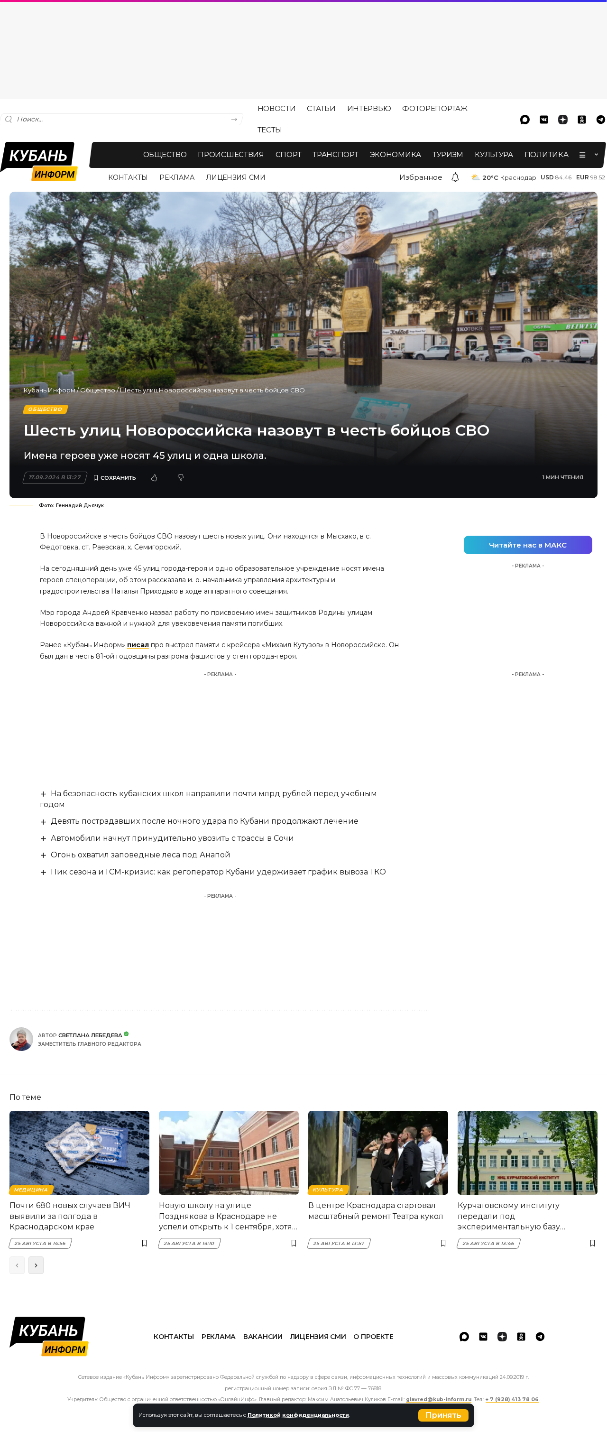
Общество (97, 390)
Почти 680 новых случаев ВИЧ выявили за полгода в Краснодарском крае (69, 1216)
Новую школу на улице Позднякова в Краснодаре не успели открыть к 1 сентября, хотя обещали (225, 1216)
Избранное (420, 177)
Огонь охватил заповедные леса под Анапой (140, 854)
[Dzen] (563, 119)
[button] (443, 1415)
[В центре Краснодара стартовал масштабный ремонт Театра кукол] (378, 1153)
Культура (328, 1190)
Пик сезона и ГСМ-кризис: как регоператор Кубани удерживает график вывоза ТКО (218, 871)
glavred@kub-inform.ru (438, 1399)
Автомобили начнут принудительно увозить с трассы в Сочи (172, 838)
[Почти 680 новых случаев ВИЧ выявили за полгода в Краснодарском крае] (79, 1153)
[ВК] (544, 119)
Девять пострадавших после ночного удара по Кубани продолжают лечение (205, 821)
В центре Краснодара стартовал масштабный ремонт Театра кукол (375, 1210)
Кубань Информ (49, 390)
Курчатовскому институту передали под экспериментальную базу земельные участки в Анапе (514, 1216)
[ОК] (582, 119)
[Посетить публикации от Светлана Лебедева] (21, 1039)
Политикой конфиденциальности (298, 1415)
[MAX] (525, 119)
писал (138, 645)
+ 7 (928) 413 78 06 (512, 1399)
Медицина (31, 1190)
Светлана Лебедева (90, 1035)
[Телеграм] (540, 1336)
